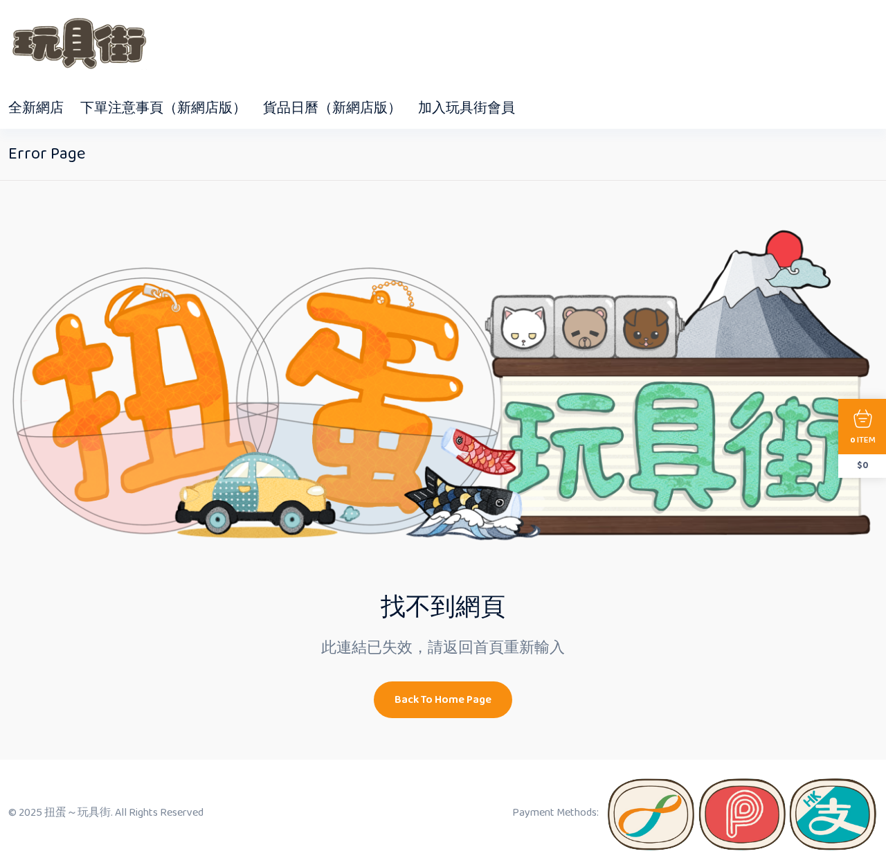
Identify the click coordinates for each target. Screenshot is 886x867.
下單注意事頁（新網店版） (163, 108)
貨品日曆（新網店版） (332, 108)
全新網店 (36, 108)
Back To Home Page (443, 699)
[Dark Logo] (77, 43)
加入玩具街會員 (466, 108)
